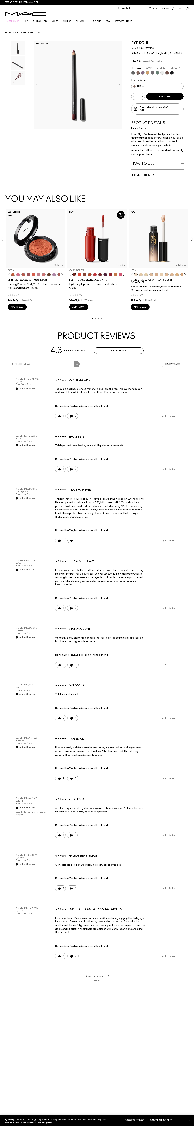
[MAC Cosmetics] (25, 14)
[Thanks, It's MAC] (59, 275)
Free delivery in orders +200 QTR (21, 2)
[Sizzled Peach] (90, 275)
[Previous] (9, 274)
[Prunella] (143, 73)
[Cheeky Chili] (23, 275)
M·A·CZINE (96, 21)
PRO (108, 21)
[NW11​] (156, 275)
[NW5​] (136, 275)
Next (97, 981)
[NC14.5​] (172, 275)
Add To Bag (165, 96)
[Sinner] (28, 275)
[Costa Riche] (167, 73)
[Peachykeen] (44, 275)
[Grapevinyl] (105, 275)
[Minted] (157, 73)
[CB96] (13, 275)
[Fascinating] (162, 73)
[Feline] (172, 73)
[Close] (189, 1120)
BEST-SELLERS (40, 21)
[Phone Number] (152, 73)
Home (8, 32)
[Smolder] (133, 73)
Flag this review (168, 416)
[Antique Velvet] (49, 275)
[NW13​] (167, 275)
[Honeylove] (39, 275)
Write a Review (118, 351)
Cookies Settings (134, 1120)
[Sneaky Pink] (121, 275)
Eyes (25, 32)
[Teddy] (138, 73)
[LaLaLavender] (54, 275)
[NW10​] (151, 275)
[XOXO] (110, 275)
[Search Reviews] (77, 364)
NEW (26, 21)
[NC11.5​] (162, 275)
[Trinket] (115, 275)
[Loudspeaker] (33, 275)
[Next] (61, 274)
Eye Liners (35, 32)
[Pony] (18, 275)
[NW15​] (182, 275)
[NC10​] (141, 275)
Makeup (17, 32)
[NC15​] (177, 275)
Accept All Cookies (161, 1120)
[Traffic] (79, 275)
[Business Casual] (100, 275)
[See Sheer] (95, 275)
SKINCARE (81, 21)
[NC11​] (146, 275)
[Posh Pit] (85, 275)
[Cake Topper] (74, 275)
